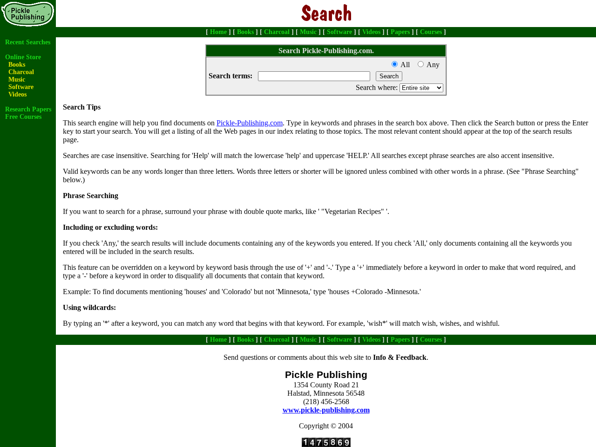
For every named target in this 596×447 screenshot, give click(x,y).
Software (339, 31)
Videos (371, 31)
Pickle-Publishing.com (250, 123)
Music (308, 31)
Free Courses (23, 116)
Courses (431, 31)
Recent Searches (27, 42)
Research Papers (28, 109)
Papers (400, 31)
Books (245, 31)
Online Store (23, 57)
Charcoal (277, 31)
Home (218, 31)
